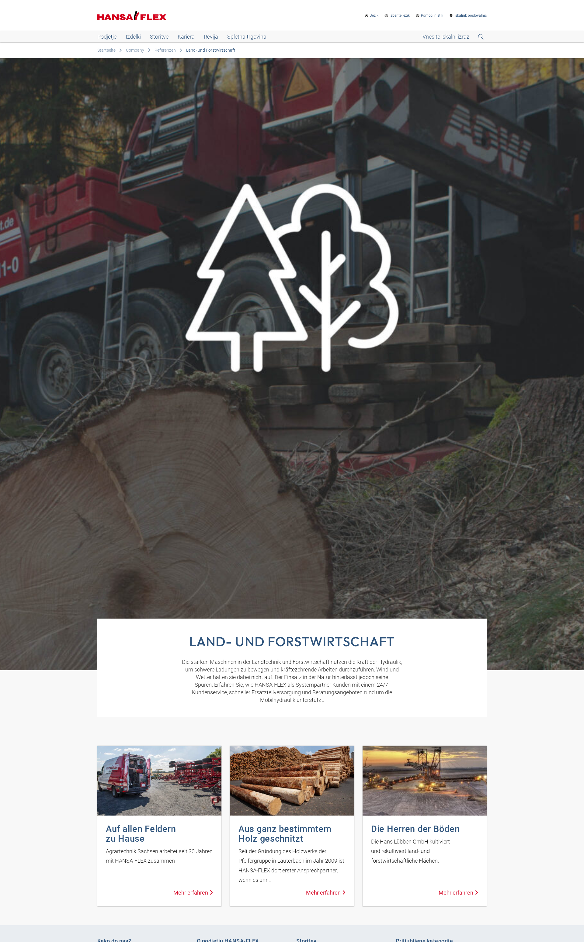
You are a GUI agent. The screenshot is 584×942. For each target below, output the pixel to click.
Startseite (106, 50)
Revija (211, 36)
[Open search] (453, 37)
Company (135, 50)
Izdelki (133, 36)
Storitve (159, 36)
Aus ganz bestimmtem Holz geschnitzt (285, 834)
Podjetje (106, 36)
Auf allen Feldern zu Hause (141, 834)
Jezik (374, 15)
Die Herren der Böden (415, 829)
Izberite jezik (400, 15)
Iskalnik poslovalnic (470, 15)
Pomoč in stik (432, 15)
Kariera (186, 36)
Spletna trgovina (246, 36)
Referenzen (165, 50)
